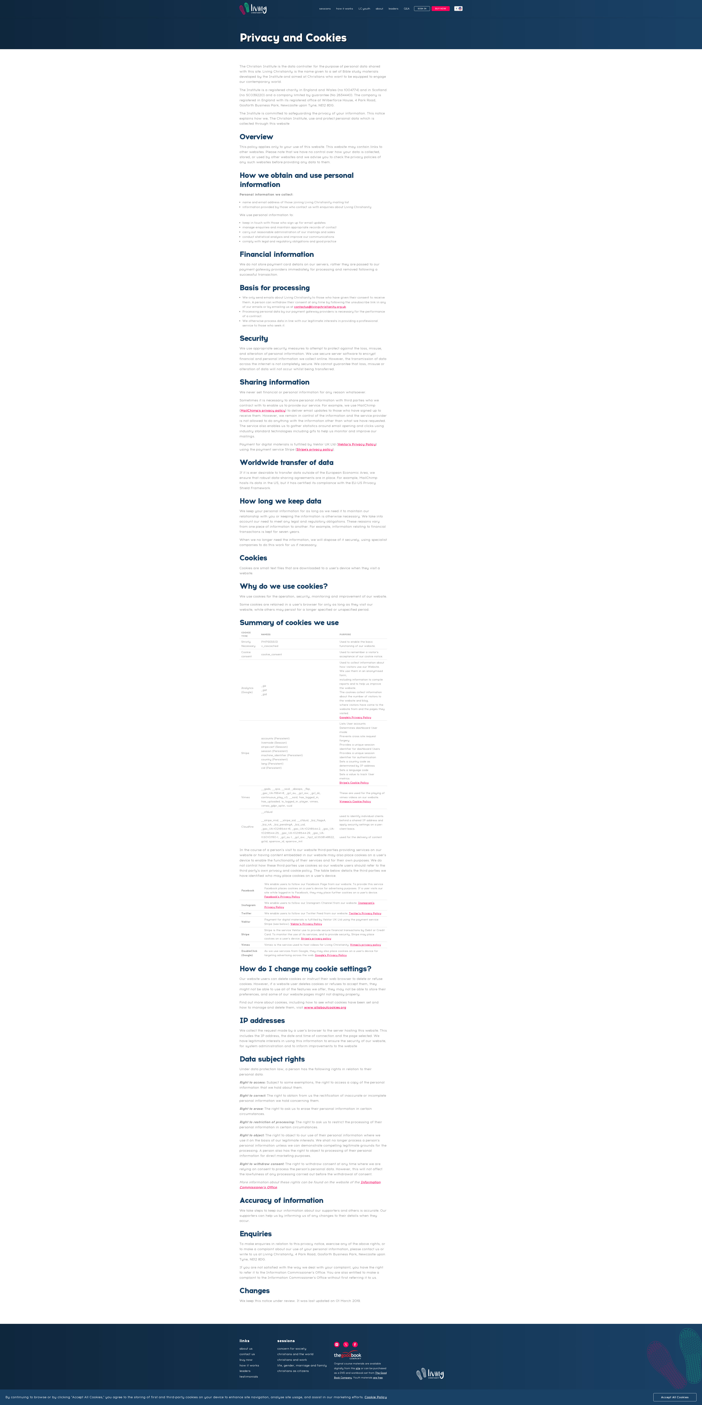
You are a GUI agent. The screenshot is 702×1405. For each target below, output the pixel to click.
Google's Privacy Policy (355, 717)
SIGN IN (422, 8)
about (379, 8)
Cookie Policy (376, 1397)
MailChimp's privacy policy (263, 410)
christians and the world (295, 1354)
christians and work (292, 1359)
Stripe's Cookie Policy (354, 782)
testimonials (248, 1376)
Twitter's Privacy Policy (365, 913)
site (358, 1368)
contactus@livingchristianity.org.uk (320, 307)
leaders (393, 8)
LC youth (364, 8)
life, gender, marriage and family (302, 1365)
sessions (325, 8)
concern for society (291, 1348)
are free (378, 1377)
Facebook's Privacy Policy (282, 896)
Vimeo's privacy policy (365, 944)
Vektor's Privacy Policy (357, 444)
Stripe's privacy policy (315, 449)
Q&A (407, 8)
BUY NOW (440, 8)
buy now (245, 1359)
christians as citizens (293, 1371)
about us (245, 1348)
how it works (344, 8)
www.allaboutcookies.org (325, 1007)
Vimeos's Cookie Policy (355, 801)
